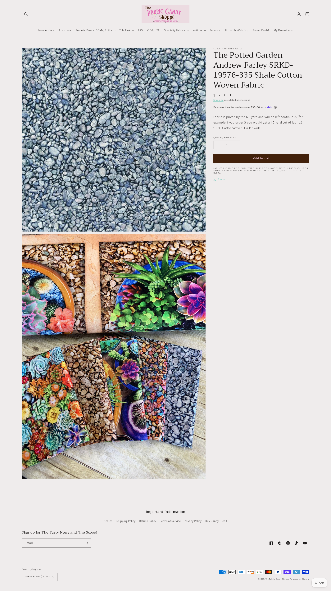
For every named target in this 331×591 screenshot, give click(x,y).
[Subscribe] (86, 543)
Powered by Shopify (299, 579)
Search (108, 521)
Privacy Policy (193, 521)
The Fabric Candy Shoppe (277, 579)
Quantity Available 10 (225, 137)
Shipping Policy (126, 521)
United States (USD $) (37, 576)
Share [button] (221, 179)
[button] (26, 14)
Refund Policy (147, 521)
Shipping (218, 100)
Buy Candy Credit (216, 521)
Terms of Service (170, 521)
